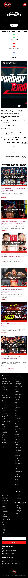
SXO (24, 575)
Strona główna (11, 368)
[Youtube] (24, 4)
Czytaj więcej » (4, 197)
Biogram (14, 25)
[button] (21, 4)
